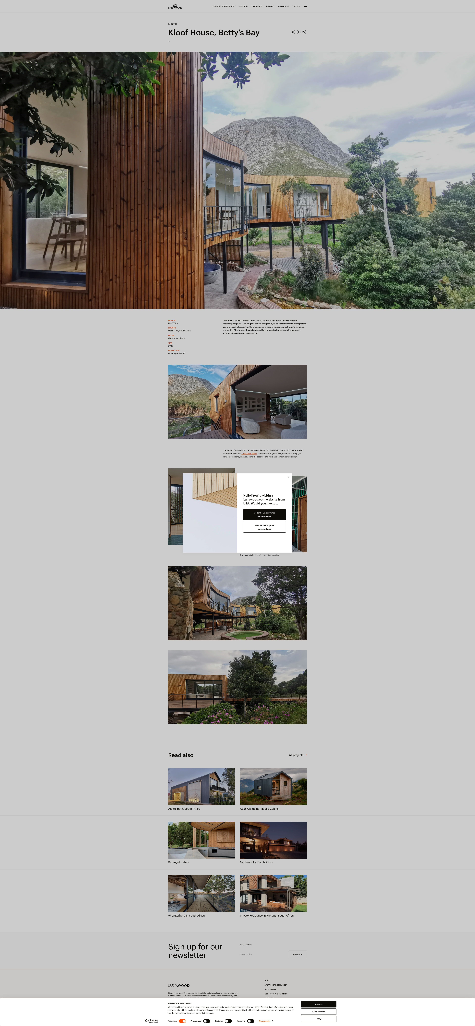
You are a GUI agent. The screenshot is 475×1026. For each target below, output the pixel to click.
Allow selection (318, 1012)
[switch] (206, 1021)
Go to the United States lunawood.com (264, 515)
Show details (264, 1021)
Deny (319, 1019)
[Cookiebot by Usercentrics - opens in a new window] (151, 1021)
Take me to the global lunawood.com (264, 527)
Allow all (318, 1004)
